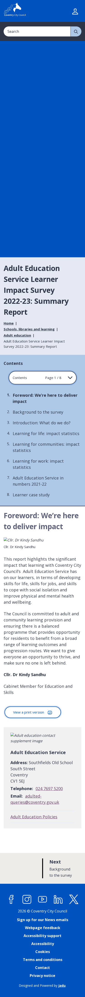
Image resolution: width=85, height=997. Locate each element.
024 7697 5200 (49, 788)
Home (9, 323)
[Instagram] (27, 899)
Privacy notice (42, 975)
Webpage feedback (42, 927)
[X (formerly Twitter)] (74, 899)
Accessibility (42, 943)
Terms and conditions (42, 959)
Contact (42, 967)
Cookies (42, 951)
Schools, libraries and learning (29, 329)
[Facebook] (11, 899)
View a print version (29, 712)
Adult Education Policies (33, 816)
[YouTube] (42, 899)
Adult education (17, 335)
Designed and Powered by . (42, 985)
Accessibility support (42, 935)
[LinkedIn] (58, 899)
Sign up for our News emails (42, 919)
